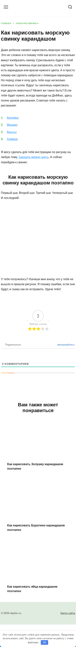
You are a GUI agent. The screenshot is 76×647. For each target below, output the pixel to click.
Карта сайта (68, 613)
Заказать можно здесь (33, 157)
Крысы (11, 132)
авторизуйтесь (65, 344)
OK (44, 642)
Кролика (12, 117)
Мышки (12, 124)
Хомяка (12, 139)
